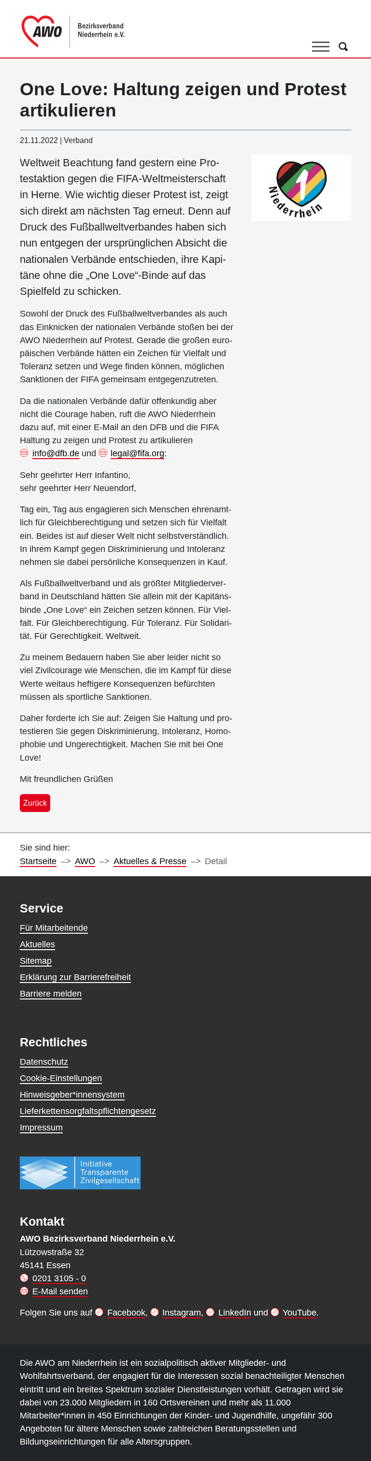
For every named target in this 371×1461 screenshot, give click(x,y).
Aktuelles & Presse (150, 861)
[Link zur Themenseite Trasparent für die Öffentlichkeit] (80, 1172)
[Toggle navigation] (320, 47)
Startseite (38, 861)
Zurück (35, 802)
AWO (85, 861)
